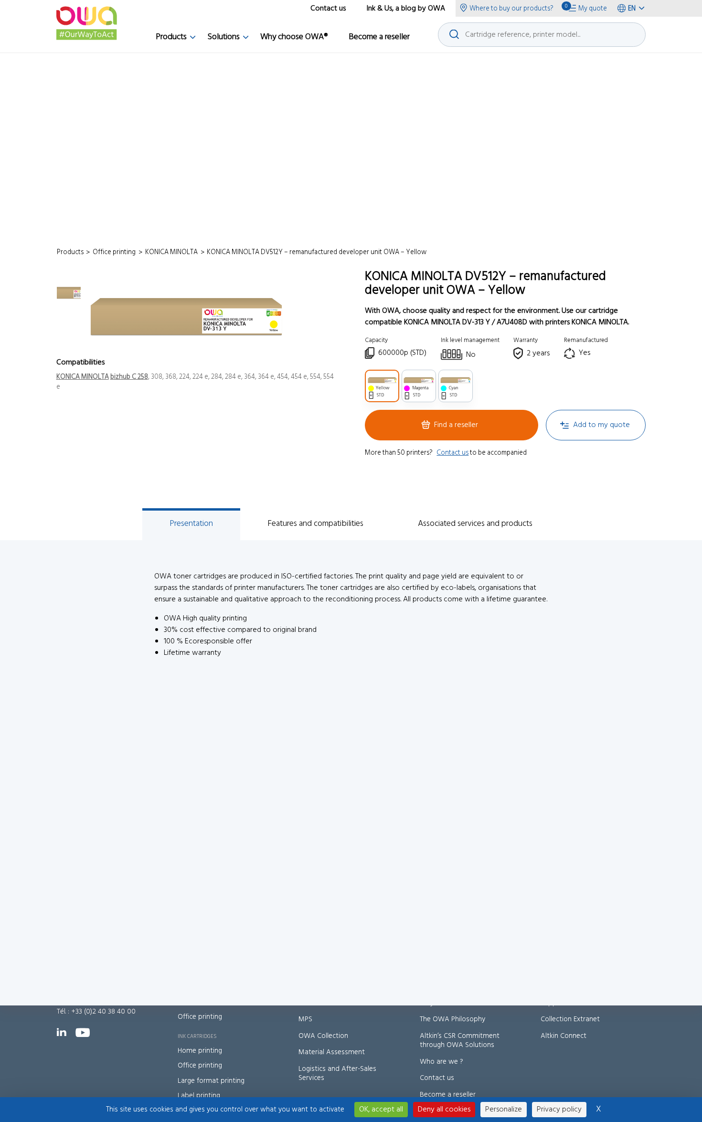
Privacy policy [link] (559, 1109)
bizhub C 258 (129, 377)
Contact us (452, 453)
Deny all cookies (444, 1109)
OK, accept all (381, 1109)
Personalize (503, 1109)
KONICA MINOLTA (82, 377)
